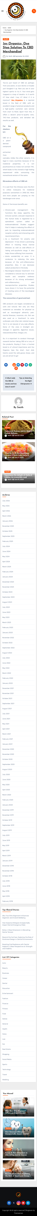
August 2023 (7, 602)
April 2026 (6, 511)
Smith (11, 56)
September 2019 (8, 825)
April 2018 (6, 896)
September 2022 (8, 648)
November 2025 (8, 526)
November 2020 (8, 754)
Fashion (5, 998)
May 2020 (6, 785)
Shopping (5, 1054)
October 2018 (7, 876)
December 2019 (8, 810)
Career (4, 978)
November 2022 (8, 638)
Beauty (5, 968)
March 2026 (6, 516)
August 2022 (7, 653)
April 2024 (6, 562)
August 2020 (7, 769)
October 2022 (7, 643)
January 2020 (7, 805)
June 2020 (6, 780)
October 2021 (7, 698)
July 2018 (6, 881)
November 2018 (8, 871)
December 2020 (8, 749)
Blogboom (29, 1210)
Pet (3, 1044)
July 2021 (6, 714)
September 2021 (8, 703)
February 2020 (7, 800)
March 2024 (6, 567)
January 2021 (7, 744)
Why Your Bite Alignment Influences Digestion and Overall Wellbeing (15, 1113)
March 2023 (6, 622)
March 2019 (6, 856)
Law (3, 1039)
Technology (6, 1069)
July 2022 (6, 658)
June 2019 (6, 840)
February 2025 (7, 541)
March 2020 (6, 795)
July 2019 (6, 835)
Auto (4, 963)
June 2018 (6, 886)
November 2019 (8, 815)
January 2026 (7, 521)
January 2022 (7, 683)
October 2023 (7, 592)
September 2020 (8, 764)
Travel (4, 1074)
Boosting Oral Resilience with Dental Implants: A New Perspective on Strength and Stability (17, 946)
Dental (4, 983)
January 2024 (7, 577)
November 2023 (8, 587)
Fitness (5, 1009)
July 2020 (6, 774)
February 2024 (7, 572)
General (5, 1024)
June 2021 (6, 719)
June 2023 (6, 612)
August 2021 (7, 709)
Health (6, 39)
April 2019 (6, 850)
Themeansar (18, 1213)
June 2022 (6, 663)
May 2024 (6, 556)
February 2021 (7, 739)
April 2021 (6, 729)
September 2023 (8, 597)
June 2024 (6, 551)
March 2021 (6, 734)
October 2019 (7, 820)
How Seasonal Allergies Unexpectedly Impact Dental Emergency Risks (17, 1134)
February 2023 (7, 627)
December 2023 (8, 582)
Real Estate (6, 1049)
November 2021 (8, 693)
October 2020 (7, 759)
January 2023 (7, 632)
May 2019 (5, 845)
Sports (4, 1064)
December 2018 (8, 866)
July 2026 (6, 501)
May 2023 (5, 617)
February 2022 (7, 678)
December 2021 (8, 688)
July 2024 (6, 546)
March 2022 (6, 673)
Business (5, 973)
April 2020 (6, 790)
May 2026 (6, 506)
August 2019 (7, 830)
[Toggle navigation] (2, 11)
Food (4, 1014)
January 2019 (7, 861)
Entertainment (7, 993)
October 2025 (7, 531)
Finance (5, 1004)
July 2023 (6, 607)
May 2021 (5, 724)
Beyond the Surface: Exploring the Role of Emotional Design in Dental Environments (18, 1176)
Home (4, 1034)
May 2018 (5, 891)
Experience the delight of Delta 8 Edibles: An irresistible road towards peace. (18, 477)
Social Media (6, 1059)
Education (6, 988)
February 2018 (7, 901)
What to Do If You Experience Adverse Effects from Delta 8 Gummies (16, 455)
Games (4, 1019)
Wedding (5, 1080)
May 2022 (6, 668)
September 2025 (8, 536)
